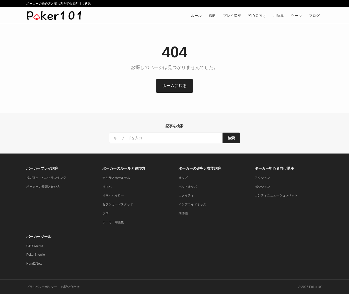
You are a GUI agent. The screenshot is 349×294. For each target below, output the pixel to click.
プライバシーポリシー (41, 287)
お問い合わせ (70, 287)
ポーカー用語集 (113, 222)
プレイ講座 (232, 16)
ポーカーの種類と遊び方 (43, 187)
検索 (231, 138)
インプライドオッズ (192, 204)
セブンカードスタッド (117, 204)
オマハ (107, 187)
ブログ (314, 16)
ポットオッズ (188, 187)
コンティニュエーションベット (276, 195)
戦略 (212, 16)
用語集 (278, 16)
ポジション (262, 187)
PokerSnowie (35, 254)
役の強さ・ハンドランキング (46, 178)
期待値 (183, 213)
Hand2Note (34, 263)
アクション (262, 178)
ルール (196, 16)
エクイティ (186, 195)
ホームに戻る (174, 86)
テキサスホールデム (116, 178)
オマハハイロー (113, 195)
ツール (296, 16)
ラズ (105, 213)
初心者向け (257, 16)
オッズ (183, 178)
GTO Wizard (34, 246)
